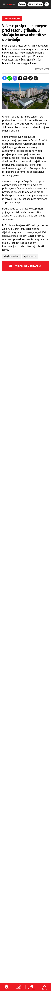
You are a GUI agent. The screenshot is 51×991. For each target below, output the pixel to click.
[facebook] (4, 78)
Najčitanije (31, 989)
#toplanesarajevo (11, 256)
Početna (6, 989)
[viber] (15, 78)
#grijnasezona (30, 256)
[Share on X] (20, 78)
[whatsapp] (9, 78)
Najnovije (19, 989)
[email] (25, 78)
